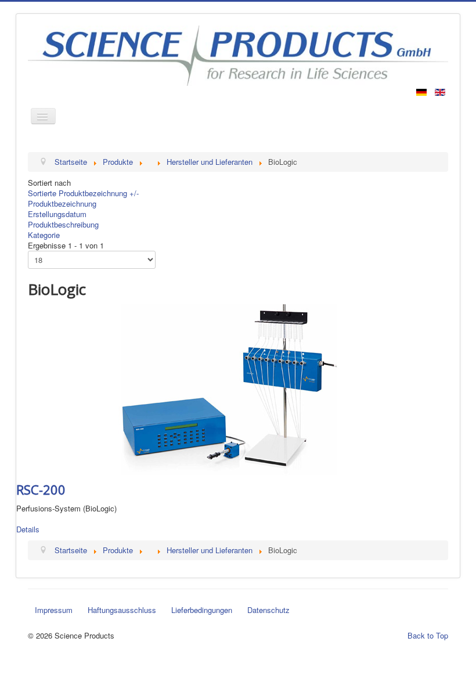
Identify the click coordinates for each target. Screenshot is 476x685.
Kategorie (44, 234)
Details (27, 529)
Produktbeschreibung (63, 224)
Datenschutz (268, 609)
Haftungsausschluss (122, 609)
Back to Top (428, 635)
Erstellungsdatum (57, 213)
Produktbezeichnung (62, 203)
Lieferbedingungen (201, 609)
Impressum (54, 609)
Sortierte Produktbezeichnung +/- (83, 193)
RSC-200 (41, 489)
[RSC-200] (229, 388)
